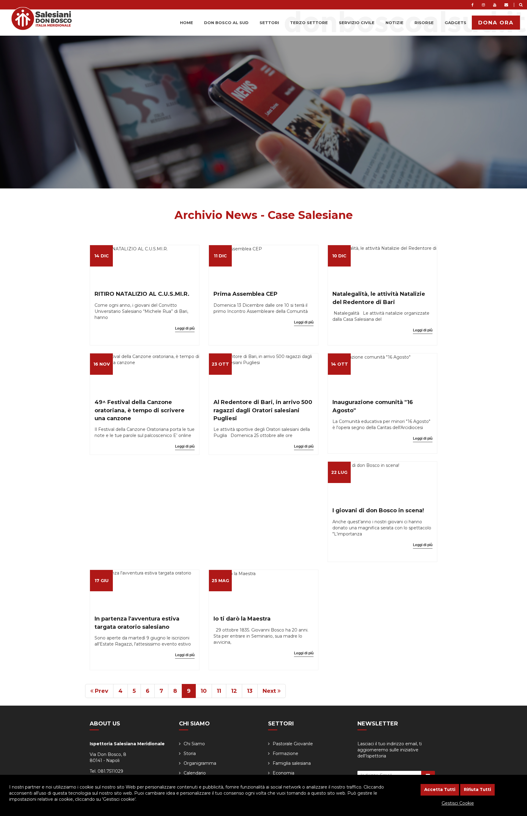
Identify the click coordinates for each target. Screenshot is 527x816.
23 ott (220, 364)
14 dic (101, 256)
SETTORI (269, 22)
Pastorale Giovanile (293, 743)
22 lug (339, 472)
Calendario (195, 773)
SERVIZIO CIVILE (357, 22)
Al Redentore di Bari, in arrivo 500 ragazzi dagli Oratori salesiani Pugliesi (262, 410)
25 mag (220, 580)
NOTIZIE (394, 22)
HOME (186, 22)
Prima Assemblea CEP (245, 294)
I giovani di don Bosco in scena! (378, 510)
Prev (100, 691)
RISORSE (424, 22)
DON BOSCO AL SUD (226, 22)
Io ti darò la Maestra (242, 618)
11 (219, 691)
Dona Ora (496, 23)
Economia (283, 773)
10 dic (339, 256)
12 (234, 691)
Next (270, 691)
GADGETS (455, 22)
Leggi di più (185, 328)
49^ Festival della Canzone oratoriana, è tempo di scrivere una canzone (140, 410)
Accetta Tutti (439, 789)
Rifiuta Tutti (477, 789)
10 (204, 691)
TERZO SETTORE (309, 22)
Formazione (285, 753)
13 (250, 691)
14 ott (339, 364)
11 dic (220, 256)
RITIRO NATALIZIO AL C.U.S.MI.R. (142, 294)
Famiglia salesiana (292, 763)
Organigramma (200, 763)
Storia (190, 753)
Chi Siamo (194, 743)
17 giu (102, 580)
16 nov (101, 364)
